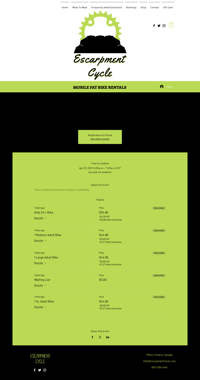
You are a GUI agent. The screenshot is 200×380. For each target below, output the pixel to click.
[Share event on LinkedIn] (107, 337)
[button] (171, 24)
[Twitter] (159, 26)
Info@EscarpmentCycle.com (159, 361)
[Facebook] (154, 26)
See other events (100, 138)
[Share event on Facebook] (92, 337)
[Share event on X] (100, 337)
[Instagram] (164, 26)
